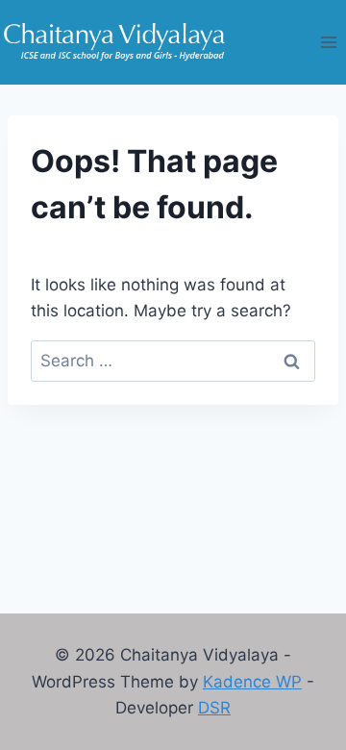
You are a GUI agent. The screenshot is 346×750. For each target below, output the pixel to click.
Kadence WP (252, 681)
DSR (214, 707)
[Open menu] (328, 42)
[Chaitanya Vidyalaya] (114, 42)
